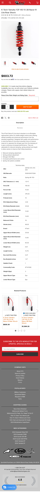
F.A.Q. (20, 382)
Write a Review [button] (26, 15)
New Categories (20, 428)
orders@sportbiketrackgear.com (20, 471)
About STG (20, 371)
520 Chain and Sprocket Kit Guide (20, 420)
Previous (3, 311)
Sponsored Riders (20, 394)
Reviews (20, 128)
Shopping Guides (20, 405)
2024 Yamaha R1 (20, 443)
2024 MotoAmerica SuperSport (20, 422)
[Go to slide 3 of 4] (21, 330)
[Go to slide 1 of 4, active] (15, 330)
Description (20, 123)
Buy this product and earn (15, 111)
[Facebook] (2, 118)
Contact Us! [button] (11, 487)
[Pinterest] (9, 118)
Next (37, 311)
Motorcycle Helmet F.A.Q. (20, 411)
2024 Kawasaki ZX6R (20, 434)
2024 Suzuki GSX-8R (20, 436)
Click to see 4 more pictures (20, 69)
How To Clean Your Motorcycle (20, 415)
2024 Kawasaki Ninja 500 (20, 432)
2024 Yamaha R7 (20, 441)
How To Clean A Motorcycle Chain (20, 418)
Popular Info (20, 388)
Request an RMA (20, 396)
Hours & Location (20, 373)
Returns (20, 380)
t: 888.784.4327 (20, 467)
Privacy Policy (20, 375)
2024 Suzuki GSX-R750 (20, 439)
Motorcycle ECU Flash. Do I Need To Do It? (20, 413)
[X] (5, 118)
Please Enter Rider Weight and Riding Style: (18, 95)
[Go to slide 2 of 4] (18, 330)
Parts (20, 399)
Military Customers (20, 392)
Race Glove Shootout (20, 409)
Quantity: (4, 103)
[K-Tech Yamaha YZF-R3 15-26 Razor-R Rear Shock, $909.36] (10, 303)
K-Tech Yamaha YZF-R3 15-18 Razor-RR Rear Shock (27, 320)
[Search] (10, 2)
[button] (9, 487)
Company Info (20, 367)
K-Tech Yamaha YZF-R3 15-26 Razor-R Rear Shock (10, 319)
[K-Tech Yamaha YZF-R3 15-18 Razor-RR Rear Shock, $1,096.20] (29, 303)
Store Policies (20, 378)
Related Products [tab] (20, 291)
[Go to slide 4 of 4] (24, 330)
